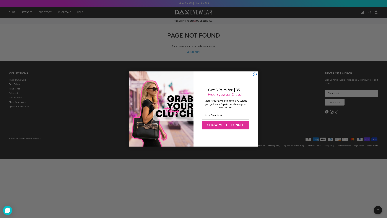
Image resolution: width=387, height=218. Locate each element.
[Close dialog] (255, 74)
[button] (7, 210)
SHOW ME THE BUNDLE (225, 125)
